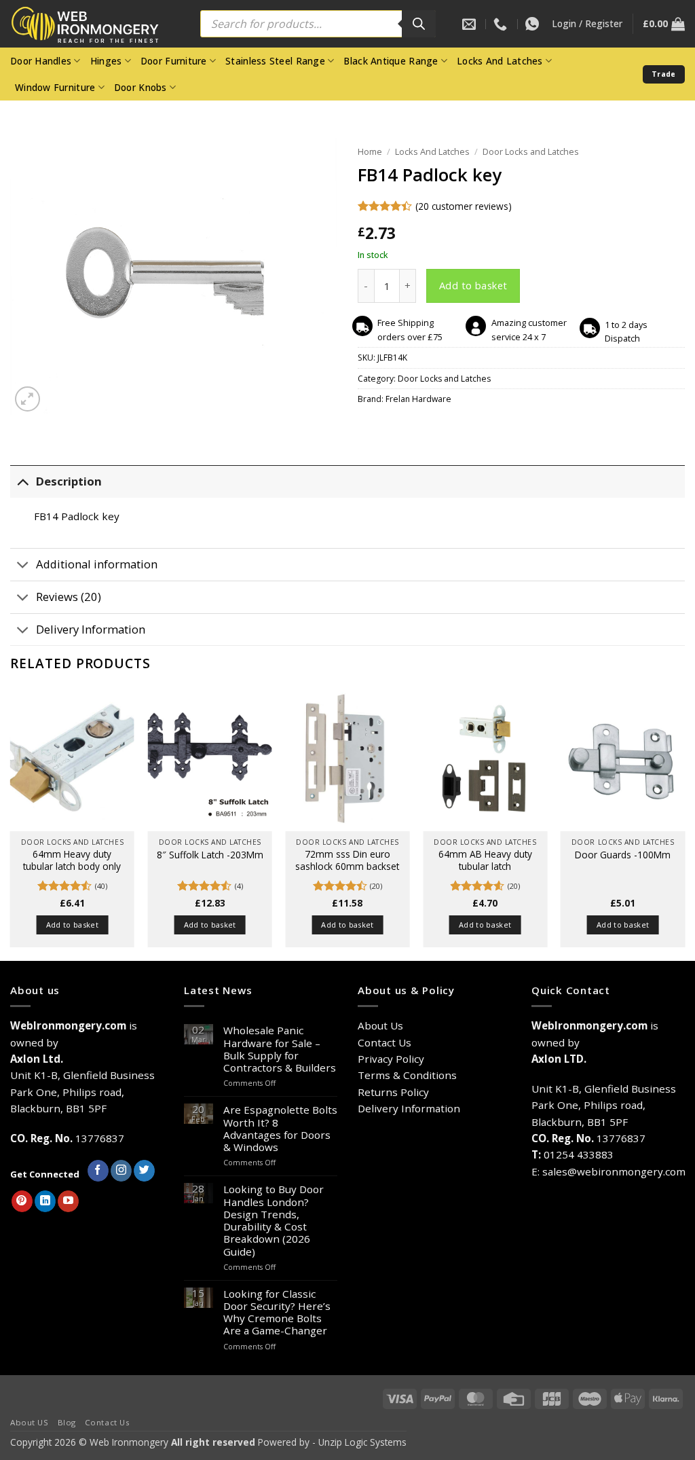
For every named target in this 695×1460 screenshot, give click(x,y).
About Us (380, 1025)
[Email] (470, 24)
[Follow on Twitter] (144, 1171)
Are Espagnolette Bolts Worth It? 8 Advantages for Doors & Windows (280, 1128)
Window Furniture (55, 87)
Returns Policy (393, 1092)
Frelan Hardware (418, 399)
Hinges (106, 60)
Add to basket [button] (72, 924)
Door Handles (40, 60)
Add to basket (473, 285)
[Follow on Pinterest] (22, 1201)
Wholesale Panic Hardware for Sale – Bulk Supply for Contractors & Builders (279, 1049)
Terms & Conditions (407, 1075)
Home (370, 151)
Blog (67, 1422)
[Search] (419, 23)
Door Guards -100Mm (623, 855)
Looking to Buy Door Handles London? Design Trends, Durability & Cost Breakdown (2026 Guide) (273, 1220)
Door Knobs (140, 87)
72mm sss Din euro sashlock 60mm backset (347, 860)
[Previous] (11, 823)
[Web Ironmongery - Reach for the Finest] (95, 24)
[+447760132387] (533, 24)
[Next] (684, 823)
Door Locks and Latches (531, 151)
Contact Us (384, 1042)
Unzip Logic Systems (362, 1442)
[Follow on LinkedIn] (45, 1201)
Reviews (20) (68, 596)
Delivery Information (90, 629)
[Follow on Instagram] (121, 1171)
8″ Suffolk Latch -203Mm (210, 855)
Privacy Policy (391, 1058)
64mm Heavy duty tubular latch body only (72, 860)
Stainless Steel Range (275, 60)
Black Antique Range (390, 60)
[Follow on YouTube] (68, 1201)
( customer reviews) (463, 206)
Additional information (96, 564)
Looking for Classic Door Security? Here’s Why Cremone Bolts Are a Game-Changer (277, 1312)
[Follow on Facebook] (98, 1171)
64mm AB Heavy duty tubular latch (485, 860)
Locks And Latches (500, 60)
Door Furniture (173, 60)
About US (29, 1422)
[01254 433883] (501, 24)
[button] (587, 24)
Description (69, 481)
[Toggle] (22, 481)
